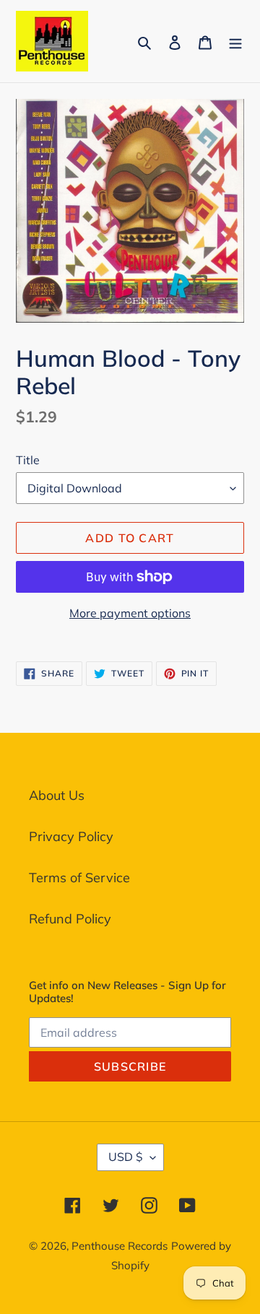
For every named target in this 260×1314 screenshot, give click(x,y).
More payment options (130, 613)
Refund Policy (70, 918)
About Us (56, 795)
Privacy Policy (71, 836)
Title (28, 460)
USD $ (125, 1156)
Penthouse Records (120, 1246)
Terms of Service (79, 877)
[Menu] (235, 41)
